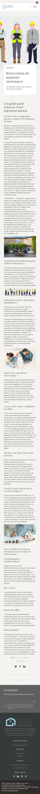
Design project (20, 768)
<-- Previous (15, 680)
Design (20, 756)
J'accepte (34, 787)
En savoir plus (13, 790)
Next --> (26, 680)
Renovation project (20, 765)
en (37, 2)
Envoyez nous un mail (20, 745)
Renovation (20, 753)
